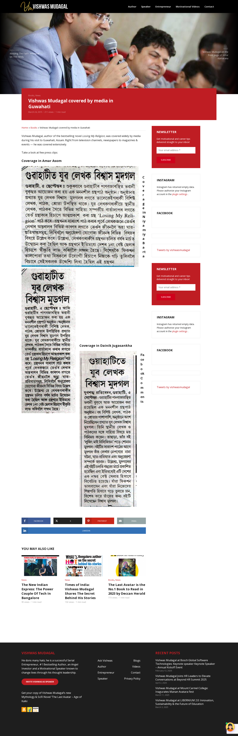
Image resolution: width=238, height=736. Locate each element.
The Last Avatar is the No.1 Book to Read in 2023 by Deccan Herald (126, 589)
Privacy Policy (132, 678)
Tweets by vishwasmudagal (173, 250)
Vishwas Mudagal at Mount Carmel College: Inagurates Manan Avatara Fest (181, 689)
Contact (209, 6)
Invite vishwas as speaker (40, 681)
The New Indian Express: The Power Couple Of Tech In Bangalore (37, 591)
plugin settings (180, 194)
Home (25, 127)
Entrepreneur (163, 6)
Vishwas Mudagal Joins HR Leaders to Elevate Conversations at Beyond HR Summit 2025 (182, 677)
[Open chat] (230, 726)
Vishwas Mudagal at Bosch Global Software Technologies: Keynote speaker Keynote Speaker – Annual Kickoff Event (185, 663)
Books (31, 95)
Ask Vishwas (105, 660)
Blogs (136, 660)
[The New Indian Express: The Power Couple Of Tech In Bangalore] (40, 565)
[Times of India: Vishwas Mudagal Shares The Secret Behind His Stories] (83, 565)
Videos (136, 666)
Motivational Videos (188, 6)
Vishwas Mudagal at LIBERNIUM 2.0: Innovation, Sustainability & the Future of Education (184, 702)
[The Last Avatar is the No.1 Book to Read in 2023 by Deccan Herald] (127, 565)
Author (132, 6)
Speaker (146, 6)
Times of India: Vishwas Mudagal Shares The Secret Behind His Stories (80, 591)
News (37, 95)
